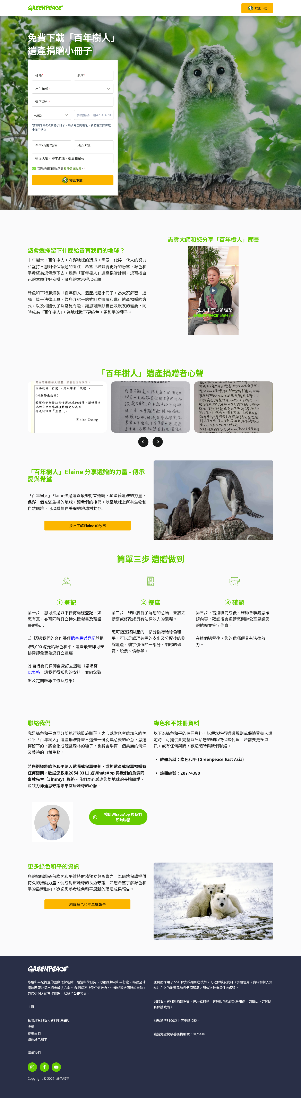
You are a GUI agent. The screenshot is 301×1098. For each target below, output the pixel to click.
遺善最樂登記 (83, 638)
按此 (255, 1001)
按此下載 (76, 180)
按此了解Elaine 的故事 (87, 525)
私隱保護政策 (72, 168)
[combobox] (72, 89)
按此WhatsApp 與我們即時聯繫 (123, 816)
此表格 (34, 672)
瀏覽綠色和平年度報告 (87, 904)
